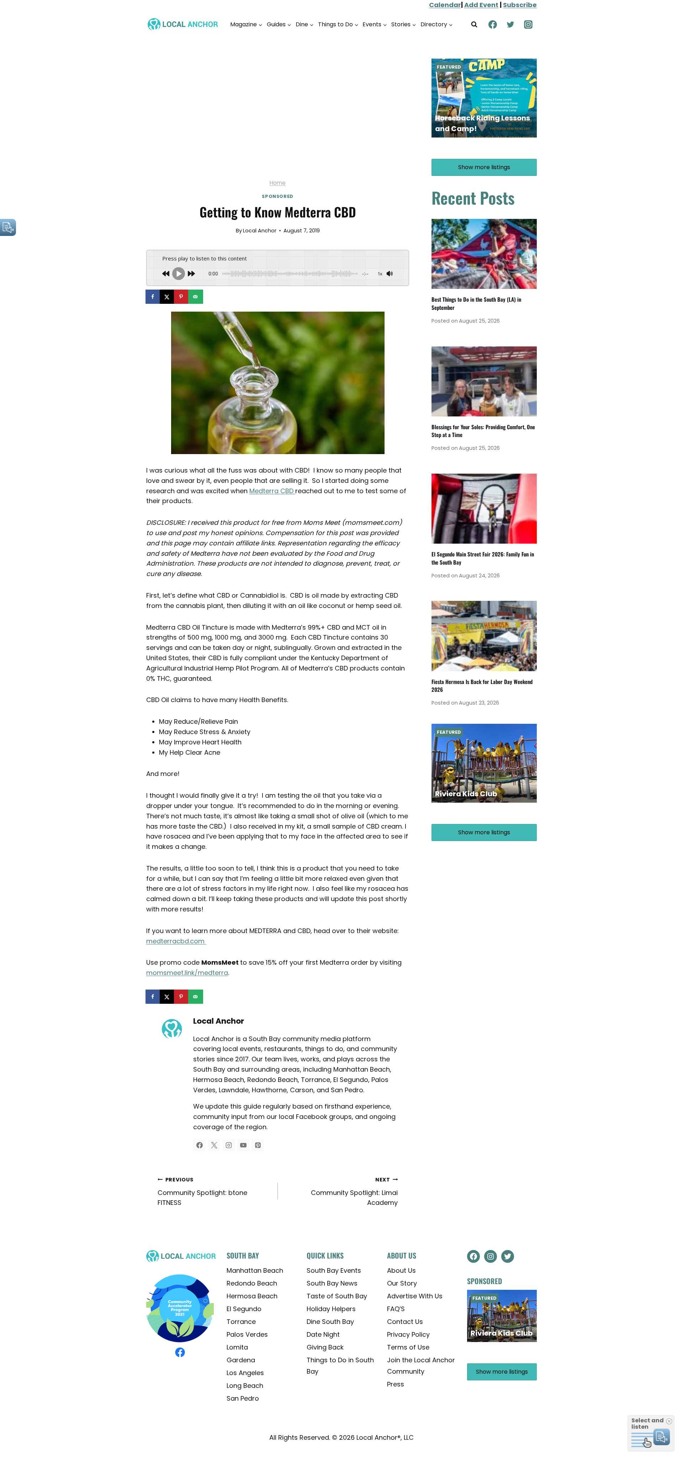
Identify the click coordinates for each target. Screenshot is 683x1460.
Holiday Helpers (331, 1308)
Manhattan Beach (255, 1270)
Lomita (237, 1347)
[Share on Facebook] (153, 297)
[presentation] (484, 254)
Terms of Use (408, 1347)
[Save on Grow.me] (210, 297)
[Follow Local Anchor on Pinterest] (258, 1145)
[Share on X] (167, 297)
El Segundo (244, 1308)
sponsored (277, 196)
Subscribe (520, 4)
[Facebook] (492, 24)
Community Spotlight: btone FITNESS (202, 1191)
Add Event (481, 4)
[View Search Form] (474, 24)
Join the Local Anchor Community (421, 1366)
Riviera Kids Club (466, 794)
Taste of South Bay (337, 1296)
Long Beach (245, 1385)
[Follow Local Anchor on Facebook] (199, 1145)
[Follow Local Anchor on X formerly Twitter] (214, 1145)
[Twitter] (510, 24)
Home (278, 183)
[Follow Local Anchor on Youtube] (243, 1145)
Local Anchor (259, 230)
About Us (401, 1270)
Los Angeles (245, 1372)
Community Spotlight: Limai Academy (354, 1191)
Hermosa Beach (252, 1296)
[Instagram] (528, 24)
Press (395, 1384)
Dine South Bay (330, 1321)
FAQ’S (396, 1308)
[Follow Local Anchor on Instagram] (228, 1145)
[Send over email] (196, 297)
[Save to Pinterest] (182, 297)
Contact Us (405, 1321)
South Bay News (332, 1283)
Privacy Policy (408, 1334)
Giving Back (325, 1347)
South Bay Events (334, 1270)
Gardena (241, 1360)
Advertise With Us (415, 1296)
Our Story (402, 1283)
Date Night (323, 1334)
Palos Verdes (247, 1334)
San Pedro (243, 1398)
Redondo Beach (252, 1283)
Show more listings (484, 167)
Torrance (241, 1321)
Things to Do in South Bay (340, 1366)
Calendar (445, 4)
